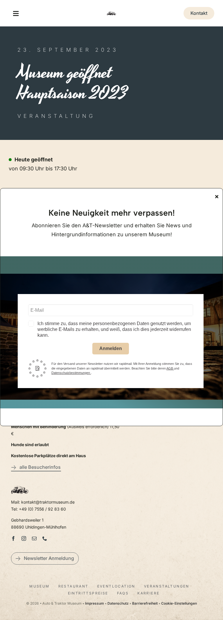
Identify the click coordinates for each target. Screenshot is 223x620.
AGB (170, 368)
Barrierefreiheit (145, 603)
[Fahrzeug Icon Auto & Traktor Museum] (111, 11)
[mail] (34, 538)
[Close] (216, 196)
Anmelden (110, 348)
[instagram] (23, 538)
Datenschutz (118, 603)
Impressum (94, 603)
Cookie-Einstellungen (179, 603)
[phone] (44, 538)
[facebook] (13, 538)
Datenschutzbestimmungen (71, 372)
